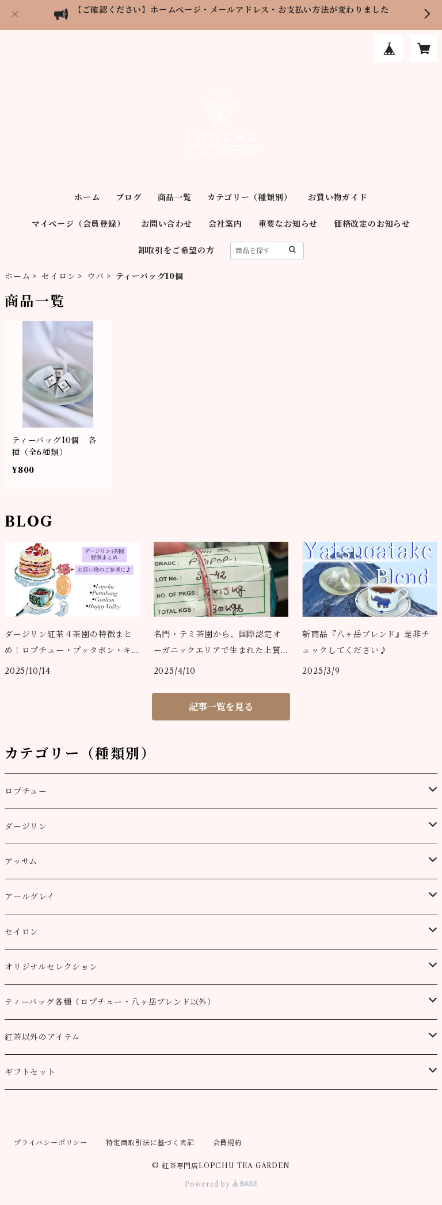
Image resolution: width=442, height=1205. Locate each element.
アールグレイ (30, 896)
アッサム (21, 861)
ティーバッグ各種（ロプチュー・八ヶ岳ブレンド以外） (110, 1002)
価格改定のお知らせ (372, 224)
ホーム (87, 197)
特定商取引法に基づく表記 (150, 1142)
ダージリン (26, 826)
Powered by (209, 1184)
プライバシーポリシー (50, 1142)
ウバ (95, 276)
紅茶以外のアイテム (42, 1037)
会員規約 (227, 1142)
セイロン (58, 276)
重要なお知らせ (288, 224)
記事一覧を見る (221, 706)
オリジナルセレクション (51, 967)
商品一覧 (175, 197)
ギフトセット (30, 1072)
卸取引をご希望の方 (176, 250)
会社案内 (225, 224)
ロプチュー (26, 791)
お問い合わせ (166, 224)
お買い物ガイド (338, 197)
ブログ (128, 197)
